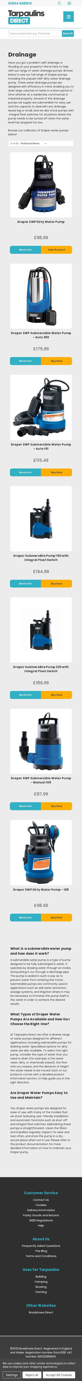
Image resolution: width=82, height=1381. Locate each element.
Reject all (32, 1375)
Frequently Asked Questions (41, 1246)
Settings (12, 1375)
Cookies (41, 1205)
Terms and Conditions (41, 1256)
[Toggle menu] (68, 16)
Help (41, 1225)
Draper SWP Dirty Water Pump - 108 (41, 890)
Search (68, 33)
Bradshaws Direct (41, 1312)
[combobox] (41, 33)
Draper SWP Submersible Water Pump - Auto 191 (41, 446)
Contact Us (41, 1200)
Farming (41, 1292)
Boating (41, 1287)
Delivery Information (41, 1210)
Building (41, 1276)
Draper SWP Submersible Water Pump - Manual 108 (41, 780)
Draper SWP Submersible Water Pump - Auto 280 (41, 335)
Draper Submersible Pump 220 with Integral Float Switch (41, 669)
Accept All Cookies (59, 1375)
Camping (41, 1282)
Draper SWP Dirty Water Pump (41, 222)
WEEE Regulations (41, 1220)
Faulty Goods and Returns (41, 1215)
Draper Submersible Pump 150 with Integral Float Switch (40, 558)
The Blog (41, 1251)
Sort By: (14, 143)
